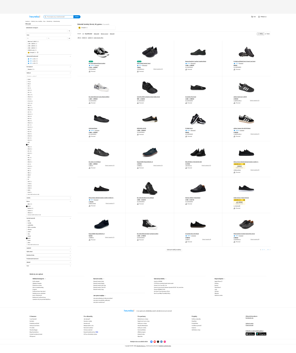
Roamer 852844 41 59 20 (159, 289)
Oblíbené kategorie (38, 279)
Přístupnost (32, 336)
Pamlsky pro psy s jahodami (39, 293)
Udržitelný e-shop (196, 330)
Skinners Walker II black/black (192, 198)
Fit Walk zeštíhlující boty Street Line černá (244, 61)
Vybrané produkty (159, 279)
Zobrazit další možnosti (33, 215)
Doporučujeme (219, 279)
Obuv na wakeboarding (38, 287)
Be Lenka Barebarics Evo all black (145, 198)
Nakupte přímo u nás (89, 325)
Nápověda (140, 336)
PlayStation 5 (218, 287)
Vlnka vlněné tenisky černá (143, 63)
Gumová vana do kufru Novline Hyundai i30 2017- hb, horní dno (168, 287)
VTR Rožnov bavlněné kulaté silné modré (163, 283)
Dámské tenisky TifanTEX (99, 287)
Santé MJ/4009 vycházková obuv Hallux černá (148, 97)
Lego (216, 289)
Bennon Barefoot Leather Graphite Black (195, 61)
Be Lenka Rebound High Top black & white (147, 234)
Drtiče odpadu (36, 281)
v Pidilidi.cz (139, 165)
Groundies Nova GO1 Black (192, 234)
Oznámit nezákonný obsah (36, 334)
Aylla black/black (93, 128)
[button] (46, 30)
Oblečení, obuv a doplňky (36, 21)
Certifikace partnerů (196, 325)
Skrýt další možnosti (32, 194)
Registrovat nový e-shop (143, 321)
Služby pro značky (142, 328)
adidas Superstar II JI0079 (240, 97)
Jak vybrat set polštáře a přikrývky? (101, 300)
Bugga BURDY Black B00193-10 (145, 162)
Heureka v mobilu (88, 321)
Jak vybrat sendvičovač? (99, 302)
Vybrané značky (97, 279)
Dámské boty (49, 21)
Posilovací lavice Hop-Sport (39, 291)
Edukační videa (141, 334)
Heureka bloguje (33, 330)
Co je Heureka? (33, 319)
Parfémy (217, 283)
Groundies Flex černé (190, 97)
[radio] (26, 59)
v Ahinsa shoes (237, 170)
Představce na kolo (37, 285)
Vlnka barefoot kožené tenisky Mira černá (244, 234)
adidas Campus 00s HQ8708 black (242, 128)
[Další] (270, 250)
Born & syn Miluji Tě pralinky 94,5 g (162, 293)
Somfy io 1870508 (158, 281)
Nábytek (217, 293)
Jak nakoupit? (87, 319)
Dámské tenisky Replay (98, 283)
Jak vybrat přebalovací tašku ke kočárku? (103, 298)
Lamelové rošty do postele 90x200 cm (41, 299)
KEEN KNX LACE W (141, 128)
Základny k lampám (37, 283)
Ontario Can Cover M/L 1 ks (160, 285)
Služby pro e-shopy (142, 323)
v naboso (187, 239)
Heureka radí (87, 323)
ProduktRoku (195, 323)
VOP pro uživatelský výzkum (90, 334)
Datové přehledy (142, 330)
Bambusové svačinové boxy (39, 297)
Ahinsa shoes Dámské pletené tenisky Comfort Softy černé (246, 162)
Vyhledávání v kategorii (32, 28)
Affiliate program (142, 332)
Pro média (32, 328)
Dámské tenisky (56, 21)
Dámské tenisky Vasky (98, 281)
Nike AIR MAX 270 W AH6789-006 (193, 162)
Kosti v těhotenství (37, 295)
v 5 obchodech (92, 69)
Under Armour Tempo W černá (241, 198)
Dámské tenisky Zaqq (98, 289)
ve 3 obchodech (189, 67)
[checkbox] (26, 41)
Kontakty (32, 321)
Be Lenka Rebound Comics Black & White (99, 97)
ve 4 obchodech (141, 132)
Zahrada (217, 291)
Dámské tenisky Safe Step (99, 285)
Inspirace (194, 328)
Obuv (44, 21)
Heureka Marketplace (143, 325)
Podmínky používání (34, 323)
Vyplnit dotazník (249, 325)
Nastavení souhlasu (88, 328)
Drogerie (35, 289)
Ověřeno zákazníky (196, 319)
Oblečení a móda (218, 295)
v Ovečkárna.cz (140, 69)
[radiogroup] (48, 61)
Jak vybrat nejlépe (98, 296)
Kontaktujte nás (249, 318)
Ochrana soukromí (88, 330)
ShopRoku (194, 321)
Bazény (216, 285)
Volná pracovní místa (34, 325)
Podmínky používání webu (165, 346)
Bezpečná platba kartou (89, 332)
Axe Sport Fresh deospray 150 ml (162, 291)
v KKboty (91, 165)
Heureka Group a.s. (141, 346)
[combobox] (58, 16)
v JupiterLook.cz (238, 100)
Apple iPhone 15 (218, 281)
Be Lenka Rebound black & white (97, 63)
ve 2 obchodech (141, 100)
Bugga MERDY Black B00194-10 (97, 234)
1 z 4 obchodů (237, 206)
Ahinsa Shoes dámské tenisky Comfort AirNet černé (101, 198)
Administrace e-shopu (143, 319)
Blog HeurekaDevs (34, 332)
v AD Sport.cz (188, 165)
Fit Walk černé (189, 128)
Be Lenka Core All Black (95, 162)
